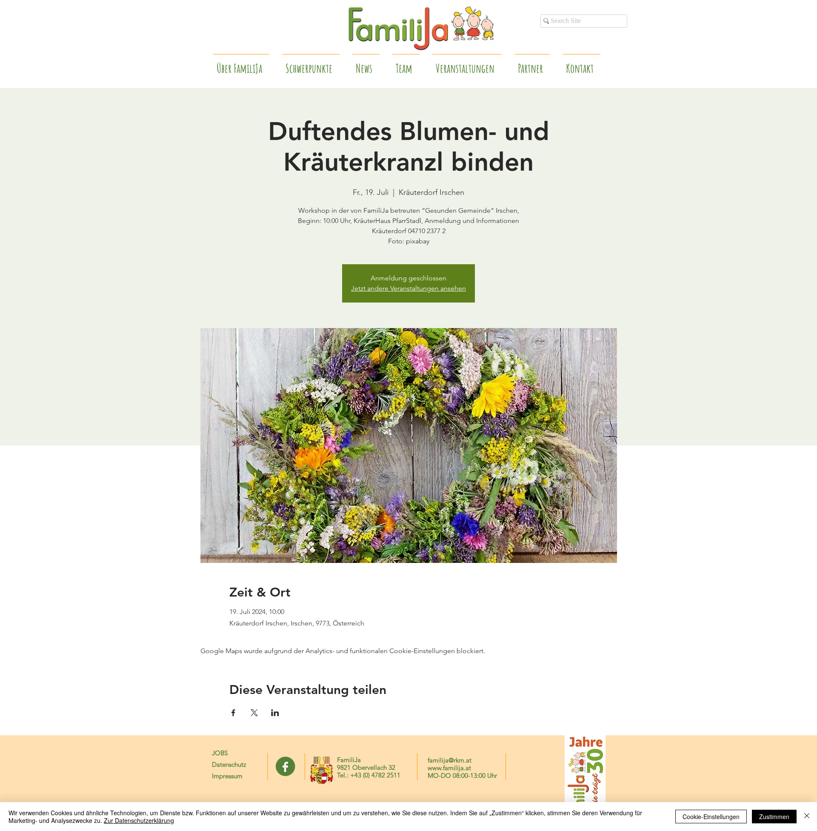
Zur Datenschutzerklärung (139, 820)
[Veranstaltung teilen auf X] (254, 712)
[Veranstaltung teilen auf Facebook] (233, 712)
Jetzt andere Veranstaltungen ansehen (408, 288)
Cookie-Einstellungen (711, 816)
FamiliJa (349, 760)
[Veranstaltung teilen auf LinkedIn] (275, 712)
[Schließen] (807, 816)
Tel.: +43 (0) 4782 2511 (368, 775)
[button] (532, 64)
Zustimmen (774, 816)
